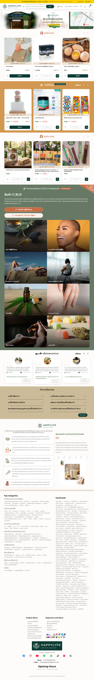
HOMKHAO (59, 546)
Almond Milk (34, 526)
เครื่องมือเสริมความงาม (10, 540)
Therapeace (59, 505)
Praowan (75, 521)
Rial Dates (59, 501)
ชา (32, 511)
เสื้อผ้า (6, 563)
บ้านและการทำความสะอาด (34, 632)
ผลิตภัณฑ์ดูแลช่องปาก (24, 536)
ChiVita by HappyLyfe (81, 573)
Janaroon (74, 511)
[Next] (88, 33)
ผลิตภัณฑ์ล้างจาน (28, 548)
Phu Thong (59, 509)
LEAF (69, 563)
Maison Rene (75, 592)
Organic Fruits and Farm (63, 571)
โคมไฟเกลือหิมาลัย (9, 555)
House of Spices (61, 513)
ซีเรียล (41, 526)
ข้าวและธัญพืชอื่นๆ (19, 517)
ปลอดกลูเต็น (35, 501)
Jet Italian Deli (83, 542)
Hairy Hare (66, 586)
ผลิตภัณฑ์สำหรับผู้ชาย (25, 538)
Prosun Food (59, 544)
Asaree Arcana (60, 576)
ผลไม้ (5, 511)
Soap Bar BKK (82, 538)
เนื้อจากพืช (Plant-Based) (42, 513)
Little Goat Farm (71, 576)
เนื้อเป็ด (35, 519)
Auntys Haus (60, 592)
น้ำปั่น (17, 513)
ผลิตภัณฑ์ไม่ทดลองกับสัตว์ (34, 503)
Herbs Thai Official (61, 523)
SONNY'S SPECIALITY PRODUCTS (78, 594)
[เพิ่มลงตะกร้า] (57, 76)
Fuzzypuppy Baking (62, 609)
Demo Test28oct (73, 557)
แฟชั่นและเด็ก (31, 634)
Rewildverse (73, 561)
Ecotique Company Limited (74, 555)
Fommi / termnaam (77, 582)
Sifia (76, 590)
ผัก (10, 511)
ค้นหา (50, 6)
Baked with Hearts (61, 542)
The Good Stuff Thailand (63, 580)
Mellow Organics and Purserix (65, 524)
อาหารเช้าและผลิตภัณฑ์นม (12, 524)
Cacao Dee (83, 605)
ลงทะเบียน (75, 6)
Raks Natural (83, 501)
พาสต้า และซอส (8, 517)
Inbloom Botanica (61, 594)
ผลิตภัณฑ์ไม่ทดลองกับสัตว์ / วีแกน (13, 501)
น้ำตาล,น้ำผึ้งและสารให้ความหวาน (13, 519)
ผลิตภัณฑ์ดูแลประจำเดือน (11, 538)
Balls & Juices (60, 519)
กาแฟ (28, 511)
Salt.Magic (81, 561)
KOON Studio (60, 573)
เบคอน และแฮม (24, 528)
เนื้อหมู (41, 519)
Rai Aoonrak (69, 573)
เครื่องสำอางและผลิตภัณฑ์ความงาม (14, 531)
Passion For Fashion (73, 599)
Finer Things (60, 528)
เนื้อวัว (25, 519)
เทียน (22, 555)
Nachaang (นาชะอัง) (61, 565)
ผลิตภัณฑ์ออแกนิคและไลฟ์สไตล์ (13, 499)
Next (86, 20)
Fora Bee (79, 530)
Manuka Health (69, 548)
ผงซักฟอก (7, 548)
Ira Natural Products (62, 530)
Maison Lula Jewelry (82, 588)
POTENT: (71, 590)
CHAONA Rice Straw (62, 584)
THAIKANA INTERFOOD (63, 532)
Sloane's (66, 517)
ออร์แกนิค (22, 503)
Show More (83, 415)
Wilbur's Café (73, 542)
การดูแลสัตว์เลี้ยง (18, 570)
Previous (8, 20)
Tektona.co (59, 596)
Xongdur (58, 586)
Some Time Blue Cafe (80, 546)
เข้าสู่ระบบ (69, 6)
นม (5, 526)
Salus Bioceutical (61, 563)
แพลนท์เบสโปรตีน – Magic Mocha (43, 66)
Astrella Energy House (67, 588)
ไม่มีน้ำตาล (27, 501)
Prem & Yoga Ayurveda (63, 559)
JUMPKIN (80, 609)
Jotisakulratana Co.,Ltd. (63, 511)
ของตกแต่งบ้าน (38, 549)
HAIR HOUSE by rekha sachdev (65, 601)
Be (75, 505)
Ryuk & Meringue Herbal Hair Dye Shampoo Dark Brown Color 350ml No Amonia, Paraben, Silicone (75, 118)
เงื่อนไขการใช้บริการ (52, 624)
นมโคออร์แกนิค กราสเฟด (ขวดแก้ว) (72, 66)
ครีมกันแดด (18, 542)
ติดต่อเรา (49, 628)
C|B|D (29, 624)
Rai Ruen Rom (60, 536)
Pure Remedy (76, 532)
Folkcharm (74, 501)
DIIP (57, 540)
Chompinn (59, 515)
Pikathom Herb (80, 503)
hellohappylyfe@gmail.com (49, 662)
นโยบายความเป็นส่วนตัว (53, 621)
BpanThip (83, 534)
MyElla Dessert (60, 599)
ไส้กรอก (16, 528)
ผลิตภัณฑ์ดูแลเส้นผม (24, 540)
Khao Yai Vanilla (77, 598)
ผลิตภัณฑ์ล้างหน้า (9, 534)
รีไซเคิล (22, 505)
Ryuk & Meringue (61, 590)
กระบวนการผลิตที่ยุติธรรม (11, 505)
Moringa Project (74, 523)
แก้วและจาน (18, 549)
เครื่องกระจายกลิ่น (30, 555)
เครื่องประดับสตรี (30, 563)
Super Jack (59, 538)
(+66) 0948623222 (49, 660)
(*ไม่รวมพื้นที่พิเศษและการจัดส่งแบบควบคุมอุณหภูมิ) (60, 1)
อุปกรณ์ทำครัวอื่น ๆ (27, 549)
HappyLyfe (10, 372)
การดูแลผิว (35, 538)
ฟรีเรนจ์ (27, 505)
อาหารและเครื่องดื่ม (10, 508)
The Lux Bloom (60, 526)
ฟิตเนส (39, 555)
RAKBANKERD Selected (75, 507)
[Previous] (84, 33)
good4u (83, 592)
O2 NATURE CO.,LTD (78, 519)
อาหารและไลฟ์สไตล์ (32, 621)
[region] (47, 20)
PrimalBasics (77, 571)
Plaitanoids (59, 548)
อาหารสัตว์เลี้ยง (8, 570)
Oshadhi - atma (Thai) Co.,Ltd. (74, 528)
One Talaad (84, 599)
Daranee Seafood (72, 513)
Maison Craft (82, 576)
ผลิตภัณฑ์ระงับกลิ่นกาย (10, 536)
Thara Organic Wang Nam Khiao (66, 607)
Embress (75, 596)
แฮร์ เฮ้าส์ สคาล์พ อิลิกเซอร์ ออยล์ (71, 170)
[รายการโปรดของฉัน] (80, 6)
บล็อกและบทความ (52, 630)
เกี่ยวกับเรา (50, 626)
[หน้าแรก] (23, 6)
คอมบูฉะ (42, 511)
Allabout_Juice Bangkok (63, 569)
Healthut (74, 559)
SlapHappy (82, 540)
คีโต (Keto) (15, 503)
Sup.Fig (68, 519)
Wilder (67, 592)
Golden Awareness (62, 551)
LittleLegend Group (70, 509)
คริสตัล (17, 555)
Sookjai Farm (69, 505)
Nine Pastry (59, 534)
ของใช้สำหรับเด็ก (47, 563)
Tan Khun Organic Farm (78, 586)
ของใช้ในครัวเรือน (9, 545)
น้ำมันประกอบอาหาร (37, 515)
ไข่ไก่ (11, 528)
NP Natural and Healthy (63, 521)
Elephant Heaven (81, 526)
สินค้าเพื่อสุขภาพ (9, 553)
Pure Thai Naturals (61, 561)
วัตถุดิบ (36, 517)
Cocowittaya (82, 559)
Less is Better (60, 555)
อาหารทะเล (47, 519)
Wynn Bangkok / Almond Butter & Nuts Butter (70, 549)
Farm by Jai (83, 590)
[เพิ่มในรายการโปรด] (7, 75)
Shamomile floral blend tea (72, 515)
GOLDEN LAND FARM (75, 551)
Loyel (57, 588)
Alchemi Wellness (61, 557)
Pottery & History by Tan (70, 605)
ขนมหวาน (22, 511)
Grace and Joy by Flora (71, 553)
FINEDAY (67, 578)
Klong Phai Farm (83, 509)
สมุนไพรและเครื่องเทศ (24, 515)
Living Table (59, 578)
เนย (14, 526)
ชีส (18, 526)
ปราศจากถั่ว (7, 503)
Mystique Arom (69, 503)
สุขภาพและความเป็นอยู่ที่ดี (34, 636)
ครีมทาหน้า (34, 540)
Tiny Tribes (75, 578)
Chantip (75, 580)
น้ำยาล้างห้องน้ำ (8, 549)
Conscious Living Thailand (78, 584)
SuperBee (82, 521)
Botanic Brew (38, 117)
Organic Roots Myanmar (63, 598)
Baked (67, 544)
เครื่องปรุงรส (29, 517)
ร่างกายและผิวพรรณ (33, 630)
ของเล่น (39, 563)
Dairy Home (83, 513)
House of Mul (68, 546)
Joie (61, 540)
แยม (46, 526)
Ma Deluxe (74, 540)
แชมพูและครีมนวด (36, 536)
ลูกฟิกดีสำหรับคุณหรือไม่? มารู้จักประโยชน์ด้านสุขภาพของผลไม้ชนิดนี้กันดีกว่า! (47, 377)
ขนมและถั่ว (15, 511)
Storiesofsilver (60, 574)
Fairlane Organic (80, 544)
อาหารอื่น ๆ (7, 521)
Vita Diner (85, 567)
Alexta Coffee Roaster (77, 517)
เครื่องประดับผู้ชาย (14, 563)
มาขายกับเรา (80, 1)
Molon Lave (67, 596)
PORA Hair (82, 580)
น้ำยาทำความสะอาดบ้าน (41, 548)
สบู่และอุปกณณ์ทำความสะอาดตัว (31, 534)
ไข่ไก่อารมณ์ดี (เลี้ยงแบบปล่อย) (13, 66)
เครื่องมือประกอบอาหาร (10, 515)
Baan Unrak (68, 534)
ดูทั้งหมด (78, 85)
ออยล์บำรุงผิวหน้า (9, 542)
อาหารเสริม (31, 513)
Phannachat (59, 503)
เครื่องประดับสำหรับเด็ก (10, 565)
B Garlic (72, 530)
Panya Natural (80, 601)
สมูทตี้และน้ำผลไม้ (9, 513)
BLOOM (76, 534)
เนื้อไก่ (30, 519)
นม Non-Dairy (24, 526)
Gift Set (27, 570)
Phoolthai (59, 605)
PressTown (73, 609)
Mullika (58, 567)
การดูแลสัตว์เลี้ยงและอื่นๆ (34, 638)
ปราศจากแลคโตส (44, 501)
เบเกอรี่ (6, 528)
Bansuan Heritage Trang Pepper (76, 603)
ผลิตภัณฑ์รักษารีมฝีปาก (45, 540)
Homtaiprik (79, 524)
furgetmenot (70, 526)
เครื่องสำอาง (43, 538)
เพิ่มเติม (6, 568)
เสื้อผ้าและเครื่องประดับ (11, 560)
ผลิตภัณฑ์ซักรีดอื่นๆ (17, 548)
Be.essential (83, 553)
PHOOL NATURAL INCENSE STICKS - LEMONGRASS (16, 170)
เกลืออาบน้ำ (18, 534)
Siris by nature (80, 565)
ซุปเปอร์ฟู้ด (23, 513)
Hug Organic (83, 511)
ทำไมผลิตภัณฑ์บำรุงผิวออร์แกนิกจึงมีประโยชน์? (17, 377)
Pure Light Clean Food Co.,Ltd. (71, 567)
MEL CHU (75, 569)
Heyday (66, 540)
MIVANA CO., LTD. (61, 507)
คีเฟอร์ (36, 511)
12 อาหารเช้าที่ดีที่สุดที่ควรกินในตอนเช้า (73, 377)
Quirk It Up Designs (72, 574)
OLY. (72, 544)
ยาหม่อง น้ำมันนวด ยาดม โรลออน (23, 557)
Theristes (66, 501)
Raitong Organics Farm (73, 536)
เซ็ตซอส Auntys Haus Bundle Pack (15, 117)
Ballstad (71, 565)
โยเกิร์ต (10, 526)
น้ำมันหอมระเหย (8, 557)
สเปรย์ (44, 555)
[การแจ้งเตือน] (85, 6)
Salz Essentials (60, 603)
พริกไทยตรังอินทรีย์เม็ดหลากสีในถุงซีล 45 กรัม (46, 170)
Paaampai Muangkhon (63, 582)
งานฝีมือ (45, 503)
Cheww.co (59, 517)
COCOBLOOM (77, 563)
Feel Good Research (70, 538)
